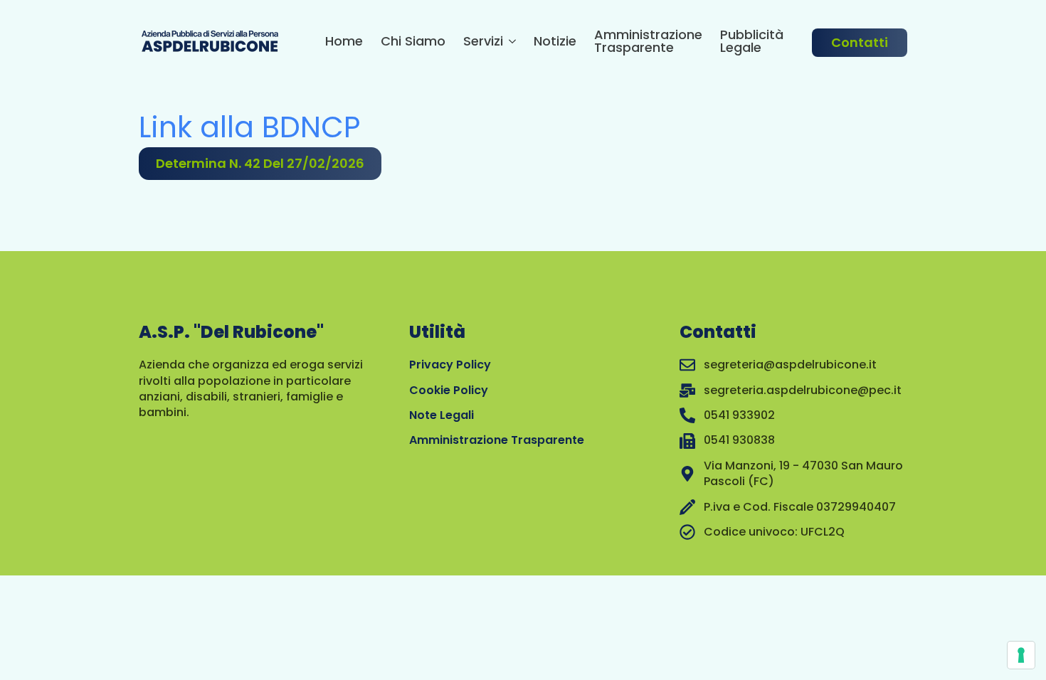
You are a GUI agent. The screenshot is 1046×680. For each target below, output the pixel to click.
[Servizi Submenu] (509, 43)
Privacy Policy (450, 364)
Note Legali (441, 415)
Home (344, 42)
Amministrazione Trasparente (648, 42)
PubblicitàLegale (751, 42)
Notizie (555, 42)
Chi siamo (413, 42)
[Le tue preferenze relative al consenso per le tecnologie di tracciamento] (1021, 655)
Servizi (483, 42)
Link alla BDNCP (249, 127)
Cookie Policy (448, 390)
